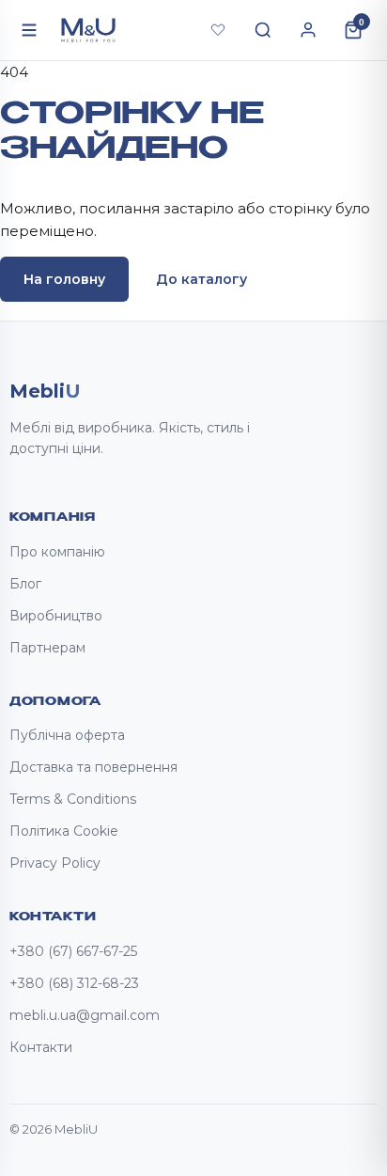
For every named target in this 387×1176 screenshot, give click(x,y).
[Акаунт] (308, 30)
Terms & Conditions (72, 799)
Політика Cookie (63, 831)
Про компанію (57, 551)
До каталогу (201, 279)
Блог (25, 583)
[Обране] (218, 30)
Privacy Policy (55, 863)
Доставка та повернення (93, 767)
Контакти (40, 1047)
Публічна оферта (67, 735)
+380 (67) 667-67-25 (73, 951)
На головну (64, 279)
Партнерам (47, 647)
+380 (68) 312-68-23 (74, 983)
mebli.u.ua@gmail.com (84, 1015)
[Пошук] (263, 30)
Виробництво (55, 615)
